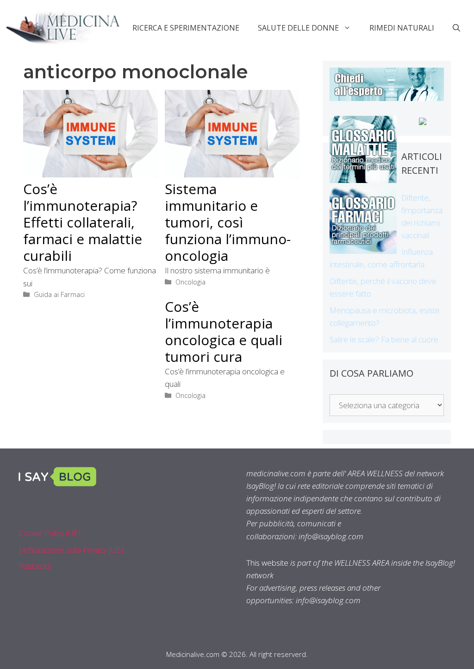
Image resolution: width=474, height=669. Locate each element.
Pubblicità (35, 566)
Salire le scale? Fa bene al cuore (384, 339)
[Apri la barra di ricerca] (456, 27)
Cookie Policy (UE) (50, 533)
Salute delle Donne (298, 28)
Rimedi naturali (401, 28)
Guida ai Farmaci (59, 294)
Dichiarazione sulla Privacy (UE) (71, 549)
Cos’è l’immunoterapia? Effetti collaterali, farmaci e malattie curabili (82, 222)
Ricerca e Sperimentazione (185, 28)
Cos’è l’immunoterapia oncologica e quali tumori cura (223, 331)
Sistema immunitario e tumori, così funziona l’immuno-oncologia (228, 222)
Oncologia (190, 282)
